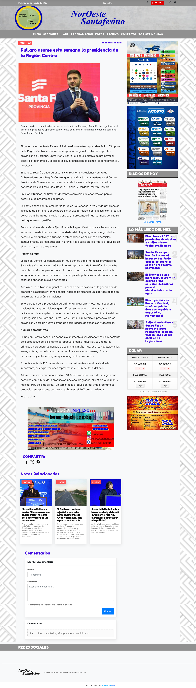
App (66, 34)
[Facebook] (166, 2)
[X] (176, 2)
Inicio (37, 34)
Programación (82, 34)
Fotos (99, 34)
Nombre (30, 570)
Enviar (107, 611)
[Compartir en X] (32, 462)
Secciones (51, 34)
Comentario (32, 582)
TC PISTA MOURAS (150, 34)
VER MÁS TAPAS (152, 222)
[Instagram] (171, 2)
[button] (148, 2)
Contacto (128, 34)
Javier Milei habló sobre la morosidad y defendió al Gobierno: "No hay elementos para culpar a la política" (105, 515)
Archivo (112, 34)
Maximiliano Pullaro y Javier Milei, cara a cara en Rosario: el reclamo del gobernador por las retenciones (36, 515)
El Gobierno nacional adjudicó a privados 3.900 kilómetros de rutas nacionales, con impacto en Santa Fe (69, 515)
